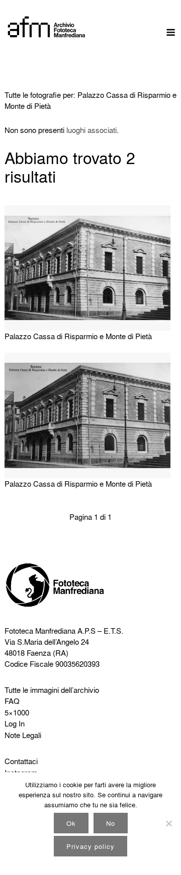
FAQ (12, 700)
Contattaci (21, 761)
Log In (15, 723)
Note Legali (23, 735)
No (110, 823)
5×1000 (17, 712)
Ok (71, 823)
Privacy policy (90, 846)
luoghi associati (91, 129)
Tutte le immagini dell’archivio (52, 689)
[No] (168, 823)
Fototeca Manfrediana (40, 630)
